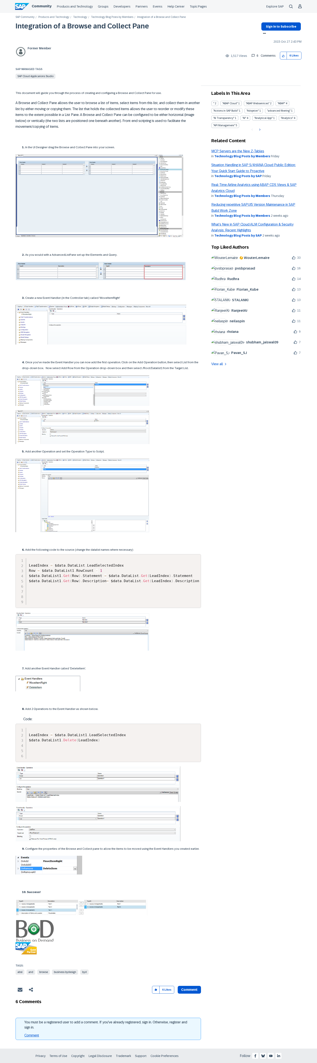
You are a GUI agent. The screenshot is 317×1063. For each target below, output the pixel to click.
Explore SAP (275, 6)
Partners (142, 6)
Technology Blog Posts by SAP (238, 176)
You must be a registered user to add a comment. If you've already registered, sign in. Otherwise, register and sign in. (105, 1024)
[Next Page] (259, 129)
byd (84, 972)
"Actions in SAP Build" (225, 110)
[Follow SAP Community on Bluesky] (263, 1056)
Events (157, 6)
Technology (80, 17)
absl (19, 972)
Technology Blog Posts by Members (112, 17)
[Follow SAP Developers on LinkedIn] (278, 1056)
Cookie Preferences (165, 1056)
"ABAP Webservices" (257, 103)
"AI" (244, 118)
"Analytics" (287, 118)
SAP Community (25, 17)
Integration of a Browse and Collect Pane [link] (161, 17)
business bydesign (65, 972)
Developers (122, 6)
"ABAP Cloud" (230, 103)
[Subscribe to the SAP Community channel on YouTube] (271, 1056)
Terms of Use (58, 1056)
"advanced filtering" (278, 110)
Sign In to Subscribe (281, 26)
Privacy (41, 1056)
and (30, 972)
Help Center (176, 6)
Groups (103, 6)
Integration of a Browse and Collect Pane (82, 26)
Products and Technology (75, 6)
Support (141, 1056)
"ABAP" (281, 103)
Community (42, 6)
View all (217, 364)
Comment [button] (189, 989)
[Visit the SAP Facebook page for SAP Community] (255, 1056)
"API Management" (224, 125)
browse (43, 972)
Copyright (78, 1056)
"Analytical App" (263, 118)
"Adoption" (252, 110)
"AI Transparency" (223, 118)
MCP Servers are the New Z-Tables (237, 151)
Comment (31, 1035)
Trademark (123, 1056)
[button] (283, 55)
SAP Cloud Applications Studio (35, 76)
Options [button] (263, 34)
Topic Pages (198, 6)
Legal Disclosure (100, 1056)
